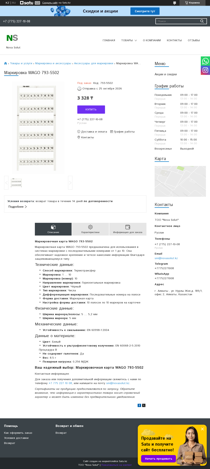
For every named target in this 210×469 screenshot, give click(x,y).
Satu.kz (123, 461)
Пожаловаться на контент (116, 465)
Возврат (9, 443)
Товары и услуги (21, 63)
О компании (152, 40)
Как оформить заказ (18, 433)
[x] (143, 406)
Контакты (174, 40)
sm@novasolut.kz (166, 258)
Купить (91, 110)
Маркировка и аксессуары (53, 63)
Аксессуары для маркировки (93, 63)
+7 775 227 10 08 (60, 383)
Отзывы (194, 40)
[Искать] (202, 21)
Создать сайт (50, 2)
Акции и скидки (166, 74)
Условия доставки (16, 438)
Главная (109, 40)
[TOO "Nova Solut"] (12, 37)
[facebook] (139, 406)
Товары (127, 40)
